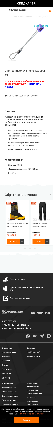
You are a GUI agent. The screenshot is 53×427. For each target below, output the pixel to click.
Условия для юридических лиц (34, 391)
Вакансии (6, 356)
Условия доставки (10, 396)
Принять (26, 420)
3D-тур (7, 378)
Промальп (31, 397)
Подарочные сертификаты (32, 403)
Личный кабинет (9, 387)
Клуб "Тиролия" (33, 352)
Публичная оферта (10, 404)
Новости (6, 361)
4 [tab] (32, 248)
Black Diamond (40, 26)
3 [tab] (30, 248)
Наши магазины (9, 352)
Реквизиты (7, 369)
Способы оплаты (9, 392)
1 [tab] (25, 248)
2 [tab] (27, 248)
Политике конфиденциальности (32, 414)
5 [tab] (35, 248)
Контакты (6, 373)
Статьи (5, 365)
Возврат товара (9, 400)
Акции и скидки (33, 356)
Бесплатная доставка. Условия (22, 96)
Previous (50, 195)
